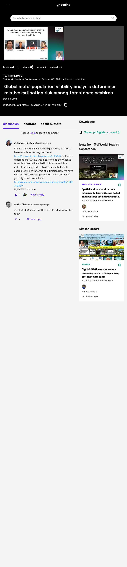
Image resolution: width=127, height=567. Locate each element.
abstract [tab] (30, 123)
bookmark (9, 67)
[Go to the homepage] (63, 4)
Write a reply (34, 218)
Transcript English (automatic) (101, 132)
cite (39, 67)
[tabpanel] (40, 176)
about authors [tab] (51, 123)
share (26, 67)
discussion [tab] (11, 123)
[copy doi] (67, 105)
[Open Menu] (8, 5)
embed (54, 67)
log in (33, 133)
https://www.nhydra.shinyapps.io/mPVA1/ (37, 156)
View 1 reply (37, 194)
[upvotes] (16, 194)
